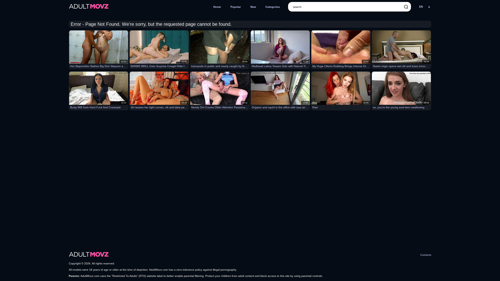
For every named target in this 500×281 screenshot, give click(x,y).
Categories (272, 6)
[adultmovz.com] (89, 255)
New (253, 6)
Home (217, 6)
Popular (235, 6)
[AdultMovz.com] (89, 7)
